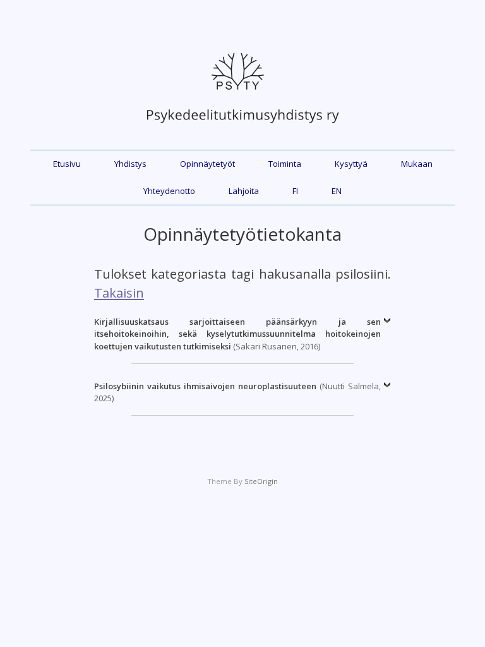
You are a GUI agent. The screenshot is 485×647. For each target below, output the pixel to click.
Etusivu (67, 163)
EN (337, 191)
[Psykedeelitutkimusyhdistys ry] (242, 129)
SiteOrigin (261, 481)
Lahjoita (244, 191)
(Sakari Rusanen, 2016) (237, 334)
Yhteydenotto (169, 191)
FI (295, 191)
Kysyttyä (351, 163)
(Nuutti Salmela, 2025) (237, 392)
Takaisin (119, 292)
